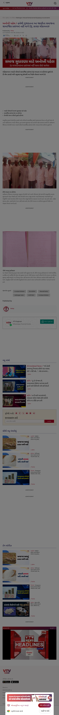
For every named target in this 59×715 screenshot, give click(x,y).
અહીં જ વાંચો (45, 711)
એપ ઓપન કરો (44, 705)
